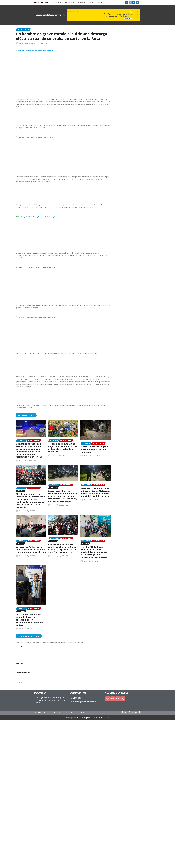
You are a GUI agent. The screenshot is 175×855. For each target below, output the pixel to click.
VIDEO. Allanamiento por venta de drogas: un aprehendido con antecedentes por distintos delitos (29, 619)
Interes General (82, 2)
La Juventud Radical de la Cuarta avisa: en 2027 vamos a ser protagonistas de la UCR (31, 549)
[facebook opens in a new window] (126, 2)
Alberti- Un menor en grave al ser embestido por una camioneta (94, 449)
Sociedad (72, 2)
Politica (99, 2)
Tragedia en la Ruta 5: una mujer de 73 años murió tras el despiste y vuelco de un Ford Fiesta (62, 447)
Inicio (66, 2)
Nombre (19, 664)
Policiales (92, 2)
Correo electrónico (23, 673)
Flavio (21, 460)
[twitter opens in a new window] (130, 2)
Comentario (20, 647)
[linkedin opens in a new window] (133, 2)
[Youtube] (112, 698)
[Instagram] (107, 698)
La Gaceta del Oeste (26, 43)
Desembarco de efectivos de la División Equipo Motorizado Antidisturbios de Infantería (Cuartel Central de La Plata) (95, 492)
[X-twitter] (122, 698)
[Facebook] (117, 698)
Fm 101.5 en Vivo (57, 2)
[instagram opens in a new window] (137, 2)
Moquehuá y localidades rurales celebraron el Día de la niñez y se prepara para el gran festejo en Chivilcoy (62, 548)
